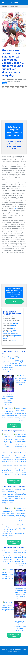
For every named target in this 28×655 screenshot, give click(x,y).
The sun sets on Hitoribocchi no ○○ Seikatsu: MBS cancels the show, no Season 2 (7, 443)
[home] (14, 3)
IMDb (16, 208)
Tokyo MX (15, 323)
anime (10, 342)
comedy (14, 340)
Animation (13, 325)
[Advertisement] (14, 105)
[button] (3, 3)
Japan (13, 328)
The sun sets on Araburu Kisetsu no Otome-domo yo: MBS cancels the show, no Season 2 (20, 517)
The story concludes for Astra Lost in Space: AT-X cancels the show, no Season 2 (20, 472)
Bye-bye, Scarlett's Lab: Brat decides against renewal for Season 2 (11, 332)
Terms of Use (16, 651)
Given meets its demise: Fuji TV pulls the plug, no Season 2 (8, 513)
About (20, 649)
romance (5, 342)
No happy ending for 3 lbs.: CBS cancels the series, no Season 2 (12, 337)
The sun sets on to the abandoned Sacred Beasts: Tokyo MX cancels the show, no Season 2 (20, 417)
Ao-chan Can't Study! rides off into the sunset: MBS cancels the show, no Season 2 (8, 533)
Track (14, 301)
